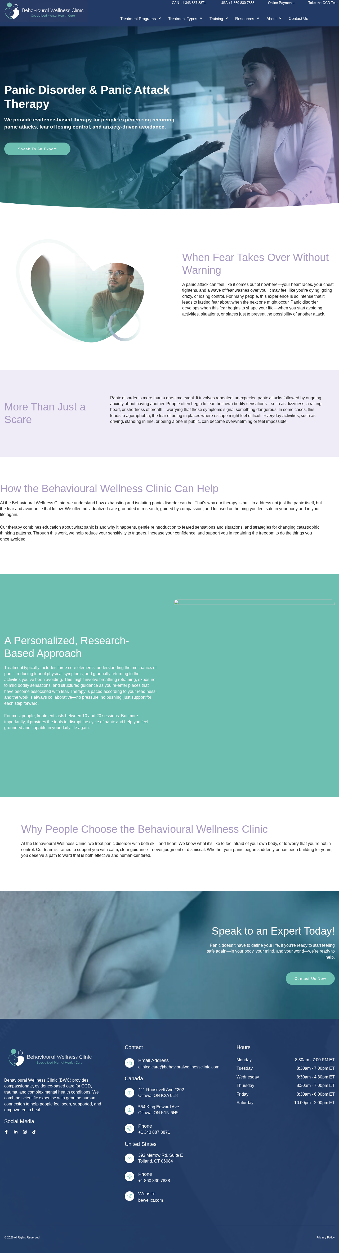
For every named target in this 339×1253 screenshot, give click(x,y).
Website (146, 1193)
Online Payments (281, 3)
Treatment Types (182, 18)
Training (216, 18)
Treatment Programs (138, 18)
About (271, 18)
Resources (244, 18)
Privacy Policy (325, 1237)
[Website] (129, 1196)
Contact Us (298, 18)
